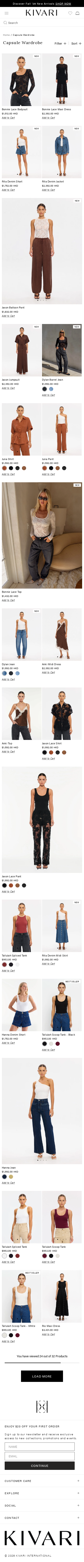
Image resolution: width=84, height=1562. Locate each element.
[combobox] (42, 22)
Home (6, 34)
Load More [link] (42, 1376)
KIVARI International (34, 1555)
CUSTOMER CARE (18, 1481)
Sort (74, 43)
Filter (58, 43)
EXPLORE (12, 1493)
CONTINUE (40, 1465)
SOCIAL (10, 1505)
